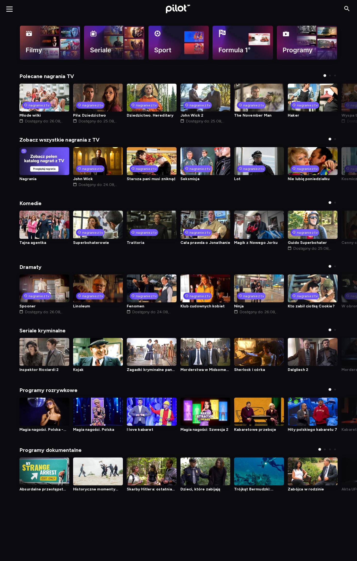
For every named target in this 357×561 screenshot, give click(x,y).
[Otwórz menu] (9, 9)
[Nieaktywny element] (50, 43)
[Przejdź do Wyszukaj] (347, 9)
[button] (324, 75)
